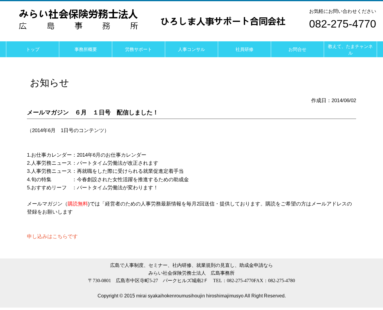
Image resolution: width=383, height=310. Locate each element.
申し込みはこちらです (52, 236)
